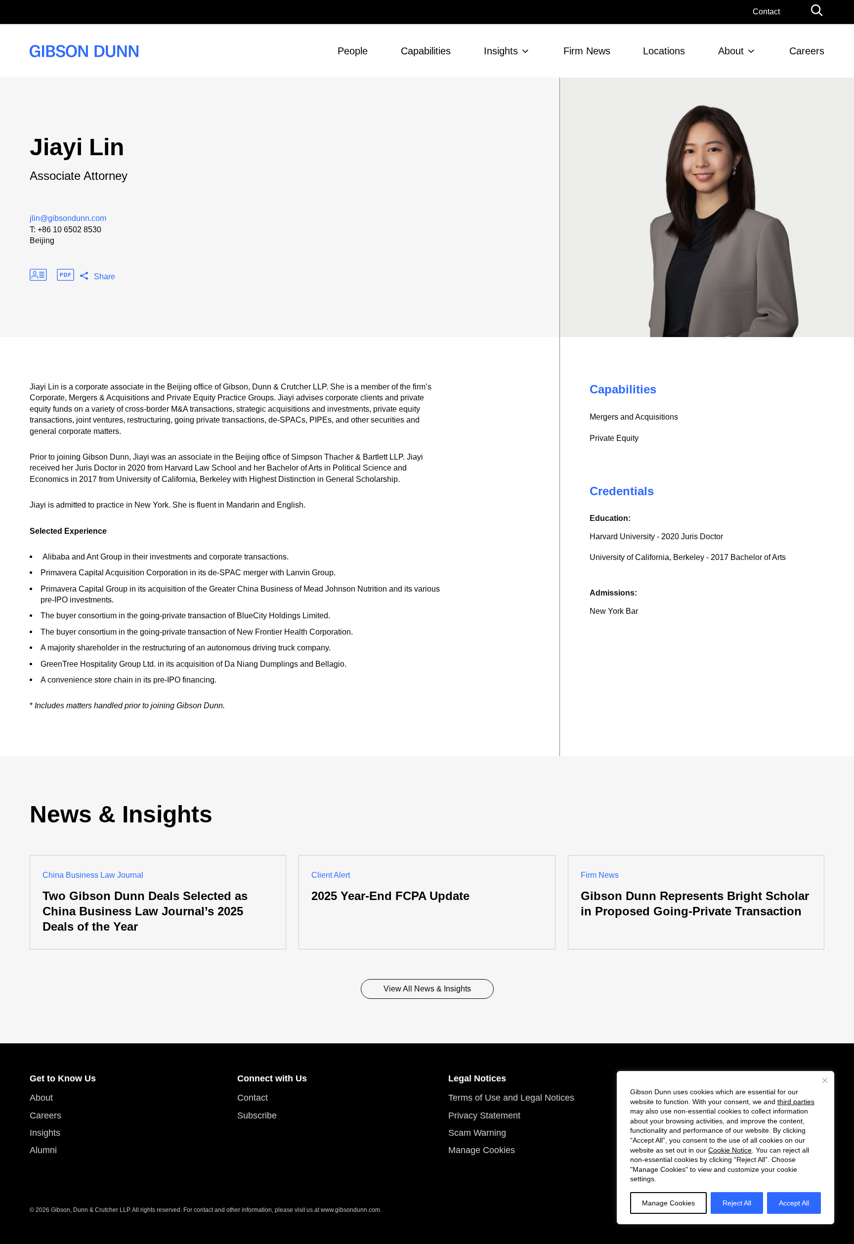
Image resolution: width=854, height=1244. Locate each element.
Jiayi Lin (77, 147)
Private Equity (614, 438)
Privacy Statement (484, 1115)
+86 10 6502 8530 (69, 229)
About (731, 50)
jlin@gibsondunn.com (68, 218)
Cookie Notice (730, 1150)
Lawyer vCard (38, 275)
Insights (501, 50)
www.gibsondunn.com (350, 1209)
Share (104, 276)
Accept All (794, 1203)
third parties (795, 1102)
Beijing (42, 240)
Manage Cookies (668, 1203)
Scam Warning (477, 1133)
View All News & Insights (427, 989)
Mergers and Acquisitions (634, 417)
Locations (664, 50)
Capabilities (426, 50)
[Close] (824, 1080)
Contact (766, 11)
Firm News (586, 50)
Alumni (43, 1150)
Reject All (737, 1203)
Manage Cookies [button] (481, 1150)
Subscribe (257, 1115)
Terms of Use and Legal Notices (511, 1098)
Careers (806, 50)
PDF (65, 275)
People (353, 50)
